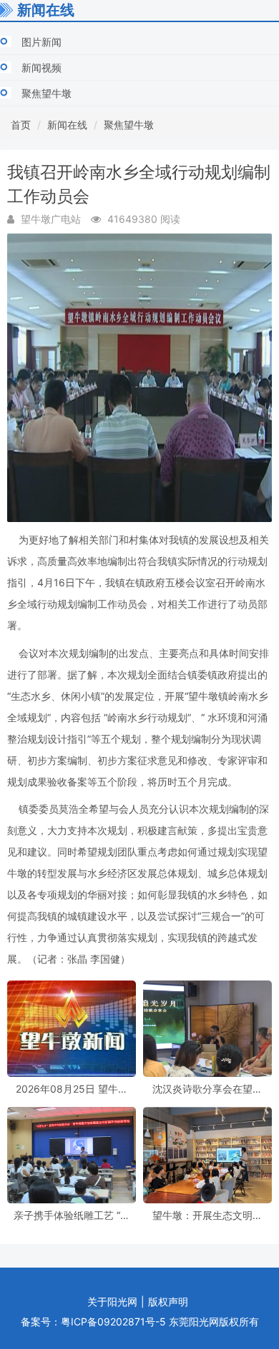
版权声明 (168, 1301)
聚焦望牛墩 (46, 93)
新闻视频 (41, 67)
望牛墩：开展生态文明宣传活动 (207, 1215)
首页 (21, 125)
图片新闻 (41, 42)
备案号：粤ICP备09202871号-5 (93, 1321)
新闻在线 (67, 125)
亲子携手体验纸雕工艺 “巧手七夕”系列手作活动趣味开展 (72, 1215)
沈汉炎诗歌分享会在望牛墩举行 (207, 1088)
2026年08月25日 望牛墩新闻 (72, 1088)
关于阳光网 (112, 1301)
